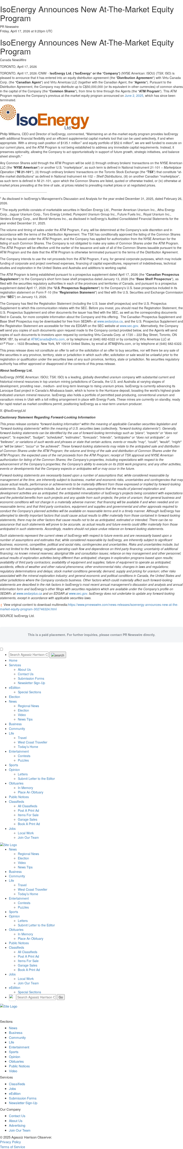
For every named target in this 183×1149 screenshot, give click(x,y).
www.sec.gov (129, 325)
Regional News (28, 706)
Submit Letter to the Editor (36, 778)
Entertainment (19, 751)
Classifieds (16, 801)
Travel (22, 737)
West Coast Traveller (32, 742)
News (13, 701)
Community (17, 728)
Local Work (26, 833)
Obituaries (16, 783)
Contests (24, 756)
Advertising (17, 1125)
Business (15, 724)
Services (15, 665)
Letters (23, 774)
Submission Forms (31, 678)
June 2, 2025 (134, 95)
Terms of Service (12, 1146)
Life (11, 733)
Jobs (12, 828)
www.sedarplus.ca (110, 321)
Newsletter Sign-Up (31, 683)
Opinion (14, 769)
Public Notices (19, 797)
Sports (13, 765)
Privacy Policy (10, 1141)
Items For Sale (28, 815)
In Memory (25, 787)
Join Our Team (28, 837)
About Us (24, 669)
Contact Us (25, 674)
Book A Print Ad (29, 824)
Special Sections (29, 692)
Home (13, 660)
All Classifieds (27, 806)
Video (22, 714)
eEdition (14, 687)
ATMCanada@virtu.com (48, 339)
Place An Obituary (30, 792)
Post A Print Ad (28, 810)
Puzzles (23, 760)
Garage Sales (27, 819)
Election (14, 696)
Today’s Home (28, 746)
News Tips (25, 719)
